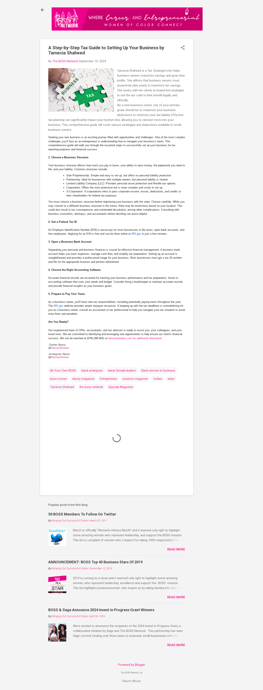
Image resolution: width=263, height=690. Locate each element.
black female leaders (122, 370)
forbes (157, 379)
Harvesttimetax (60, 347)
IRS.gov (136, 233)
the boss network (91, 387)
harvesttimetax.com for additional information (135, 338)
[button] (182, 48)
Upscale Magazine (120, 387)
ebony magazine (83, 379)
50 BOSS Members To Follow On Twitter (82, 514)
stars (171, 379)
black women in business (158, 370)
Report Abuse (131, 681)
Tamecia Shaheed (62, 387)
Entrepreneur (108, 379)
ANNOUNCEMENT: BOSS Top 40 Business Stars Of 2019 (95, 562)
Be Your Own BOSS (63, 370)
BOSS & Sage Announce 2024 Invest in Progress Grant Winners (101, 610)
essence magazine (135, 379)
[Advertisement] (213, 103)
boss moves (58, 379)
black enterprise (92, 370)
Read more (176, 549)
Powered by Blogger (131, 665)
